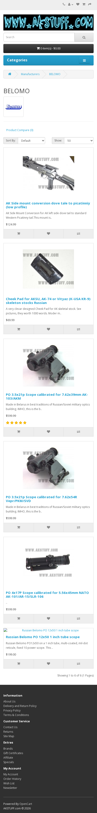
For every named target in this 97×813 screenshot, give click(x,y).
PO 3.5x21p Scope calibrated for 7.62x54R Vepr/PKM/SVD (41, 499)
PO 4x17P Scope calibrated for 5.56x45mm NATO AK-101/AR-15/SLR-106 (47, 594)
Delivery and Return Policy (20, 706)
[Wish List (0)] (77, 4)
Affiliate (8, 758)
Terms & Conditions (16, 715)
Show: (58, 140)
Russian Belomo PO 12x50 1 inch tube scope (43, 637)
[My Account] (70, 4)
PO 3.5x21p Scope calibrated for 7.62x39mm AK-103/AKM (47, 396)
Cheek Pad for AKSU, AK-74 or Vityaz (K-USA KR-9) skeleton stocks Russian (48, 300)
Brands (8, 748)
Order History (12, 779)
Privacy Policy (12, 710)
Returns (8, 732)
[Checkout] (89, 4)
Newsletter (10, 788)
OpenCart (25, 804)
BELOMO (54, 74)
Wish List (8, 783)
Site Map (8, 736)
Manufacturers (30, 74)
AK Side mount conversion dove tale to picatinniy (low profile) (48, 205)
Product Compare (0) (19, 130)
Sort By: (11, 140)
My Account (10, 774)
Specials (8, 762)
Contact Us (10, 727)
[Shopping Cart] (83, 4)
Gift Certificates (13, 753)
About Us (9, 701)
